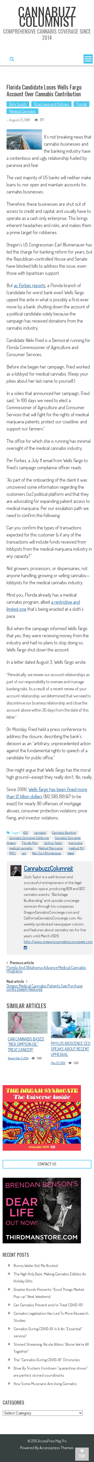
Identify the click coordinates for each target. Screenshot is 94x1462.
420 (25, 832)
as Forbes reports (29, 285)
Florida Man (30, 843)
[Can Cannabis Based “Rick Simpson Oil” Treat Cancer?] (27, 1022)
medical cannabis (20, 848)
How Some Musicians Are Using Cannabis (45, 1383)
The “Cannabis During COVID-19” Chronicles (47, 1359)
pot (24, 853)
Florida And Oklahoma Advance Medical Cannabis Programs (46, 970)
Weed (70, 853)
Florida (81, 104)
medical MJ (76, 848)
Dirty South (18, 104)
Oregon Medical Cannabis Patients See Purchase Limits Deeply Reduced (45, 988)
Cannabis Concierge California (29, 838)
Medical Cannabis (22, 111)
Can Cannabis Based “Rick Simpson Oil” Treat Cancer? (26, 1044)
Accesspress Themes (56, 1447)
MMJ (12, 853)
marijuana (75, 843)
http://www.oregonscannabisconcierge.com (58, 941)
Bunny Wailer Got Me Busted (36, 1265)
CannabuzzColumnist (48, 868)
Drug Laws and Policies (51, 104)
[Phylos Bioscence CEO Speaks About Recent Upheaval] (70, 1025)
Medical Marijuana (50, 848)
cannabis (40, 832)
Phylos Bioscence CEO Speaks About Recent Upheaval (70, 1049)
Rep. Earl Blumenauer (46, 853)
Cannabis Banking (64, 832)
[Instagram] (25, 947)
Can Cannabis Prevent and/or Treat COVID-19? (48, 1304)
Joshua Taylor (53, 843)
